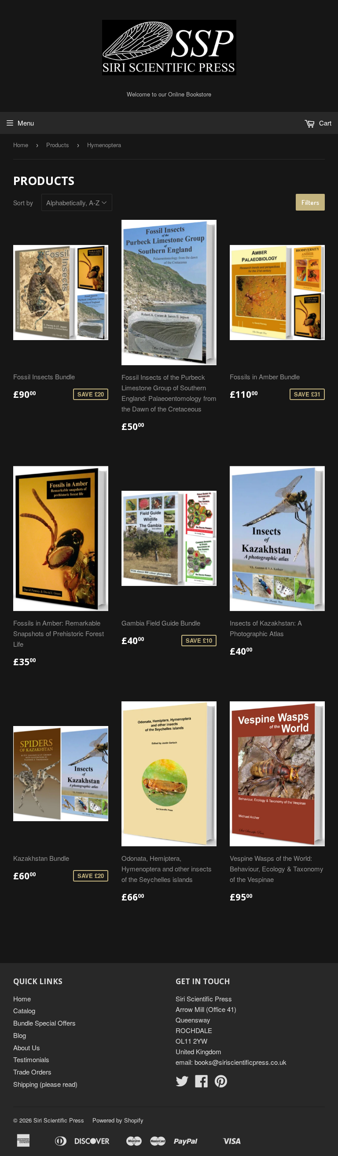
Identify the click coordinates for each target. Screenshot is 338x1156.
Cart (324, 122)
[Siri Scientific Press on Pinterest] (221, 1083)
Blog (19, 1035)
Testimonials (31, 1059)
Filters (310, 202)
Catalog (24, 1010)
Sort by (23, 202)
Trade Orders (32, 1071)
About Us (26, 1047)
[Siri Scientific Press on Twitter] (182, 1083)
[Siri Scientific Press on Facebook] (201, 1083)
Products (57, 145)
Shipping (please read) (45, 1084)
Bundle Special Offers (44, 1022)
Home (20, 145)
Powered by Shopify (117, 1120)
